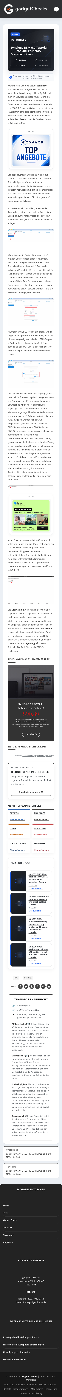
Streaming (8, 1235)
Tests (6, 1212)
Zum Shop (30, 734)
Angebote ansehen (29, 792)
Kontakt (7, 1389)
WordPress (31, 1379)
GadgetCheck (10, 1220)
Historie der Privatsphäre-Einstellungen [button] (23, 1344)
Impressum (51, 1389)
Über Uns (9, 1384)
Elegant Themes (29, 1376)
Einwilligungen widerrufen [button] (16, 1352)
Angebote (8, 1242)
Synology (41, 85)
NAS (16, 977)
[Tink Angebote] (31, 515)
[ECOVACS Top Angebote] (31, 150)
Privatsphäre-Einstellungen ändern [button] (21, 1337)
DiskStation (21, 119)
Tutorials (7, 1227)
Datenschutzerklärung (14, 1359)
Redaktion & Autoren (26, 1384)
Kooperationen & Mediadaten (28, 1389)
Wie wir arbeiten (47, 1384)
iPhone (48, 628)
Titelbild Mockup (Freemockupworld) (37, 755)
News (6, 1205)
